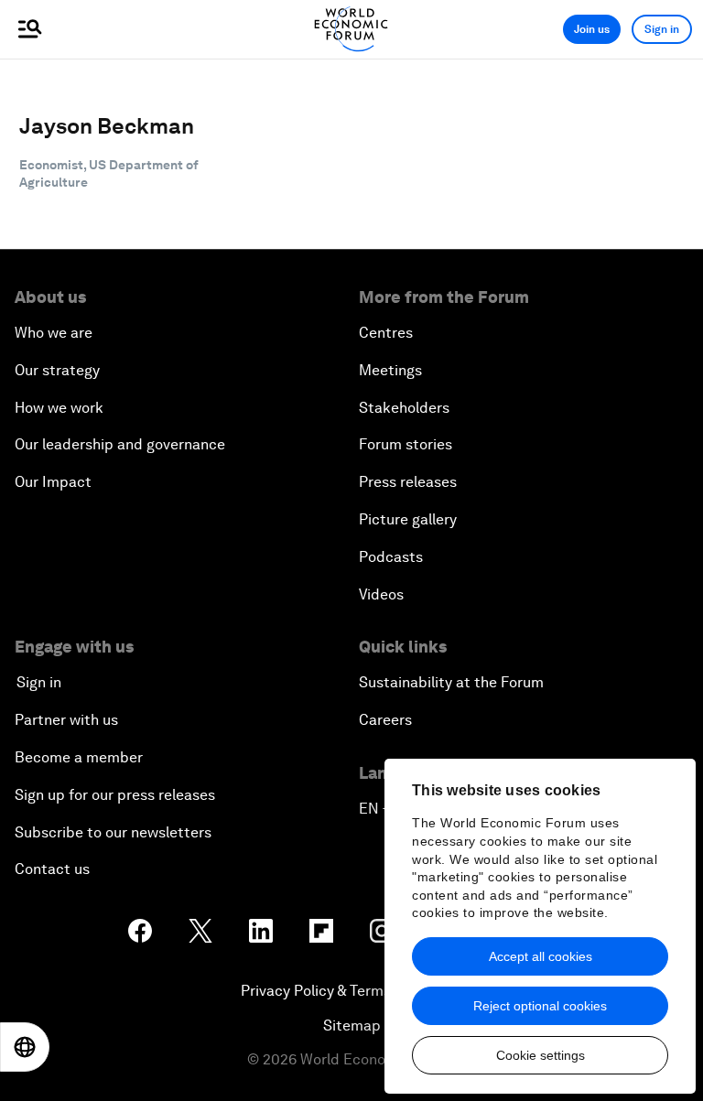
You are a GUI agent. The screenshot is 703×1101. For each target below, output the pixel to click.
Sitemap (352, 1025)
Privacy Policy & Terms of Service (351, 990)
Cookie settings (540, 1055)
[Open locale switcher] (25, 1047)
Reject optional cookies (540, 1005)
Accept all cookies (540, 956)
